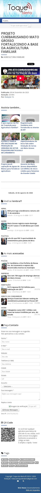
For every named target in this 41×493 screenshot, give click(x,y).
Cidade (3, 368)
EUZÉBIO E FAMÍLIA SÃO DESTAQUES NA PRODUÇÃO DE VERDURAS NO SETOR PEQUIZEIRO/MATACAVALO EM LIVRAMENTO (12, 147)
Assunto (4, 383)
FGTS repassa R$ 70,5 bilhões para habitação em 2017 (21, 288)
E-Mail (4, 346)
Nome (4, 338)
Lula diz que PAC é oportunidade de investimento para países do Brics (21, 239)
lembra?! (13, 201)
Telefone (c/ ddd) (7, 360)
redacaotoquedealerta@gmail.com (24, 479)
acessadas (14, 253)
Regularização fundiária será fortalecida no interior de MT (30, 126)
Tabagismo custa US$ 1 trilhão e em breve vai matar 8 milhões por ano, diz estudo (22, 312)
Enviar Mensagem (11, 410)
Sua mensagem (7, 390)
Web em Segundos (33, 490)
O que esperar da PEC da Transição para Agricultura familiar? (10, 125)
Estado (3, 375)
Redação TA (9, 97)
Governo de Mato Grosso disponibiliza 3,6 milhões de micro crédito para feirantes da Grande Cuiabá (30, 168)
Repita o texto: (6, 402)
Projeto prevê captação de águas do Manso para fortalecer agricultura (10, 167)
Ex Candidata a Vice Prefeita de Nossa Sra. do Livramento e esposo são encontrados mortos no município (22, 265)
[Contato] (18, 481)
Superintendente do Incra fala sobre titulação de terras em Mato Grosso (29, 144)
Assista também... (11, 107)
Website (4, 353)
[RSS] (23, 481)
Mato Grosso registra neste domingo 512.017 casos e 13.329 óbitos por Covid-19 (23, 225)
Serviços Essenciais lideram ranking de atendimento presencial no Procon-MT (22, 299)
